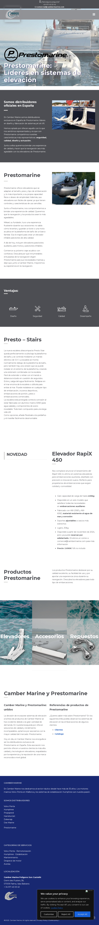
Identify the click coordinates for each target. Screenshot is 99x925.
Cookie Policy (57, 908)
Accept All (82, 914)
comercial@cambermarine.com (50, 7)
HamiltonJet (9, 816)
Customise (49, 914)
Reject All (65, 914)
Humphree (9, 809)
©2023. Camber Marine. (13, 920)
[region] (65, 905)
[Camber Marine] (12, 16)
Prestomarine (10, 828)
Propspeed (9, 813)
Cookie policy (53, 920)
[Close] (89, 891)
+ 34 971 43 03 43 (12, 887)
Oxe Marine (9, 822)
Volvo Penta (9, 806)
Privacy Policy (42, 920)
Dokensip (8, 819)
